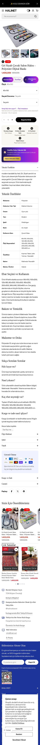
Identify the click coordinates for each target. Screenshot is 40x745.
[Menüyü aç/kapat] (3, 10)
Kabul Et (19, 729)
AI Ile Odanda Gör (30, 79)
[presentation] (4, 564)
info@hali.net (11, 633)
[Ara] (35, 16)
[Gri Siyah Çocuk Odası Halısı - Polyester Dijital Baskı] (10, 518)
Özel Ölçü (18, 79)
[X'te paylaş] (17, 491)
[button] (3, 3)
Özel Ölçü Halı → (8, 430)
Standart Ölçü (7, 79)
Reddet (19, 734)
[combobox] (20, 16)
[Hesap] (33, 10)
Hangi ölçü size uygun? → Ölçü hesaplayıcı (15, 108)
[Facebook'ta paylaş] (11, 491)
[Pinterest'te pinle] (23, 491)
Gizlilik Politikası (18, 723)
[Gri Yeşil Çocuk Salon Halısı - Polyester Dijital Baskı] (28, 518)
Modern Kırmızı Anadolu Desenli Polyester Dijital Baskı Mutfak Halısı (9, 575)
